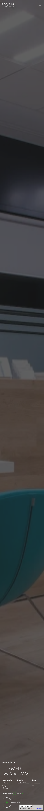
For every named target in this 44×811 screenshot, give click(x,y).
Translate (38, 808)
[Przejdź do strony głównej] (8, 5)
